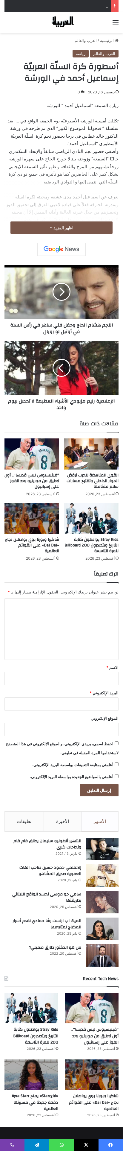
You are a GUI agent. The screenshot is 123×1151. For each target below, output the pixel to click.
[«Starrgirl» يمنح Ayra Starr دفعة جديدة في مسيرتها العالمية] (31, 1074)
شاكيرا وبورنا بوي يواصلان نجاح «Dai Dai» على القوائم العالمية (32, 545)
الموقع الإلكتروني (105, 718)
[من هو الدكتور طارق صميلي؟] (102, 955)
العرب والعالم (86, 40)
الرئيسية (107, 40)
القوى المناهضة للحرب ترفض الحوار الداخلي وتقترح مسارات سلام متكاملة (93, 481)
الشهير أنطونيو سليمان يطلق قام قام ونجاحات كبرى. (47, 844)
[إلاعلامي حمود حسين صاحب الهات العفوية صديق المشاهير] (102, 875)
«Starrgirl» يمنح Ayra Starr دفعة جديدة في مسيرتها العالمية (35, 1102)
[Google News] (61, 249)
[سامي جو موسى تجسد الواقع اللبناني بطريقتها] (102, 902)
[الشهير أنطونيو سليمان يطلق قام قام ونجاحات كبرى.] (102, 849)
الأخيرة (62, 821)
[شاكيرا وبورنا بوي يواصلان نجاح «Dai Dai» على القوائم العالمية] (31, 518)
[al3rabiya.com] (61, 22)
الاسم (112, 667)
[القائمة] (116, 24)
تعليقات (24, 821)
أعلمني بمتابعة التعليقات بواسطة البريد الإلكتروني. (72, 764)
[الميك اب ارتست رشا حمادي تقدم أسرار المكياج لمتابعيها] (102, 929)
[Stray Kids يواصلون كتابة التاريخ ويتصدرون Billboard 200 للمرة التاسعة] (91, 518)
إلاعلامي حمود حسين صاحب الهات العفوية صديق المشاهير (50, 871)
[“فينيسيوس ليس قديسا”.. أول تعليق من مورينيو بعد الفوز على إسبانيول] (31, 453)
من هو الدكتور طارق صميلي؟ (55, 947)
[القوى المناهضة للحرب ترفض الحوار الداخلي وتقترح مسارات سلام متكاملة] (91, 453)
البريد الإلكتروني (104, 692)
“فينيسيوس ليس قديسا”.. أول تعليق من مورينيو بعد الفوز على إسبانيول (31, 481)
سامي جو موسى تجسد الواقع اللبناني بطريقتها (46, 897)
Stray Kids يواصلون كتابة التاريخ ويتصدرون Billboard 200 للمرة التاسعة (91, 545)
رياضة (80, 53)
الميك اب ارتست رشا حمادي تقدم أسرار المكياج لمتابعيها (47, 924)
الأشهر (100, 821)
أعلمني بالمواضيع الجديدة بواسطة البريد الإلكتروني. (71, 776)
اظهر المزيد (63, 227)
